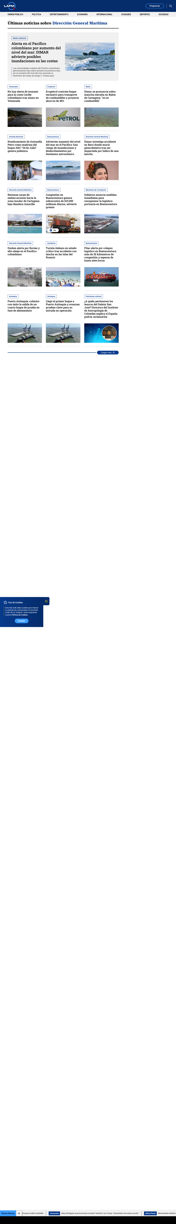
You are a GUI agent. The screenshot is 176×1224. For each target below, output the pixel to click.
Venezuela (23, 1213)
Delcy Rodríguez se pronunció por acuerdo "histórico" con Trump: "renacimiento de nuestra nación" (69, 1213)
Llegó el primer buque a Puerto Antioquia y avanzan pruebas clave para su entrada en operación (63, 305)
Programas (155, 6)
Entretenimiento (59, 14)
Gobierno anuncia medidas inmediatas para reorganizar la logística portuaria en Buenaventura (100, 199)
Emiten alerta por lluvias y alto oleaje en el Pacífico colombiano (24, 251)
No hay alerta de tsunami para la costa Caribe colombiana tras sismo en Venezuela (23, 96)
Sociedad (163, 14)
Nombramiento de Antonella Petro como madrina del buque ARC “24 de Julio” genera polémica (25, 146)
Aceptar (21, 621)
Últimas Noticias (8, 1213)
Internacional (104, 14)
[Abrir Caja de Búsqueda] (170, 6)
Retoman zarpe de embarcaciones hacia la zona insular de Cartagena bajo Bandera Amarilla (23, 199)
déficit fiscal (119, 1213)
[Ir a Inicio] (9, 6)
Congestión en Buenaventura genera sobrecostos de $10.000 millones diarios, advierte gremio (61, 201)
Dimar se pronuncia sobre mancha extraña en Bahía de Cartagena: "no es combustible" (100, 96)
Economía (82, 14)
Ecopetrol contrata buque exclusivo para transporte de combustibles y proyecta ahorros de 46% (62, 96)
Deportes (145, 14)
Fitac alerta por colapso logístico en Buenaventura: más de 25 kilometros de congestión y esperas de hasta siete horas (100, 254)
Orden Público (15, 14)
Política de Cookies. (20, 615)
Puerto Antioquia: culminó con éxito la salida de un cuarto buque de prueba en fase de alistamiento (23, 305)
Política (36, 14)
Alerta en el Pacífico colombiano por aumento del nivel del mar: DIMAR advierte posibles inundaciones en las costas (36, 52)
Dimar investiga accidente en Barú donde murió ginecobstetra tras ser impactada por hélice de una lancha (101, 148)
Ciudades (126, 14)
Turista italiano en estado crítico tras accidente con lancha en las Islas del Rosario (61, 252)
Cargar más (106, 352)
